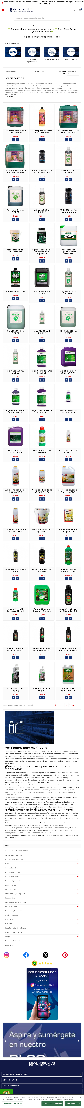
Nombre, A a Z (73, 72)
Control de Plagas (12, 877)
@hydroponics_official (48, 37)
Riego (7, 937)
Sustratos (9, 945)
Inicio (7, 846)
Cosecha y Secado (13, 881)
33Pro (13, 59)
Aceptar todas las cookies (52, 1103)
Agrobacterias (71, 59)
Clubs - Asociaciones (14, 859)
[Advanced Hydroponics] (32, 52)
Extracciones (10, 885)
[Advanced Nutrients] (51, 52)
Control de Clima (12, 868)
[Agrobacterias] (71, 52)
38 (73, 705)
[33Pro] (13, 52)
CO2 (7, 864)
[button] (9, 1040)
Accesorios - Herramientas (16, 851)
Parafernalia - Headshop (15, 928)
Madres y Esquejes (12, 915)
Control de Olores (12, 872)
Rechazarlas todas (73, 1103)
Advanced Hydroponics (32, 60)
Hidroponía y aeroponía (15, 894)
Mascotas (9, 919)
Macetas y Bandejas (13, 911)
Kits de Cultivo (11, 907)
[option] (42, 1040)
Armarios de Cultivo (13, 855)
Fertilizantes (10, 889)
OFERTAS (8, 924)
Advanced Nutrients (52, 59)
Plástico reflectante (13, 932)
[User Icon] (75, 10)
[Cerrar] (80, 1097)
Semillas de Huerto (13, 941)
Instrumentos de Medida (15, 902)
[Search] (67, 18)
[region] (42, 1101)
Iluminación (10, 898)
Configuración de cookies (12, 1103)
